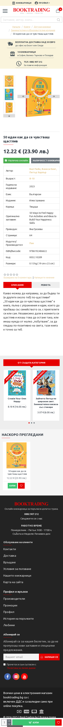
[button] (23, 96)
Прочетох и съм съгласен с (21, 666)
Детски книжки (42, 26)
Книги (27, 26)
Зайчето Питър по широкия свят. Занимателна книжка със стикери (46, 402)
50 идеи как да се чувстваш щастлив (17, 472)
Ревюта (45, 285)
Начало (16, 26)
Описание (17, 285)
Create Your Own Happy (17, 400)
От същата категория (31, 362)
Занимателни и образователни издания (33, 30)
